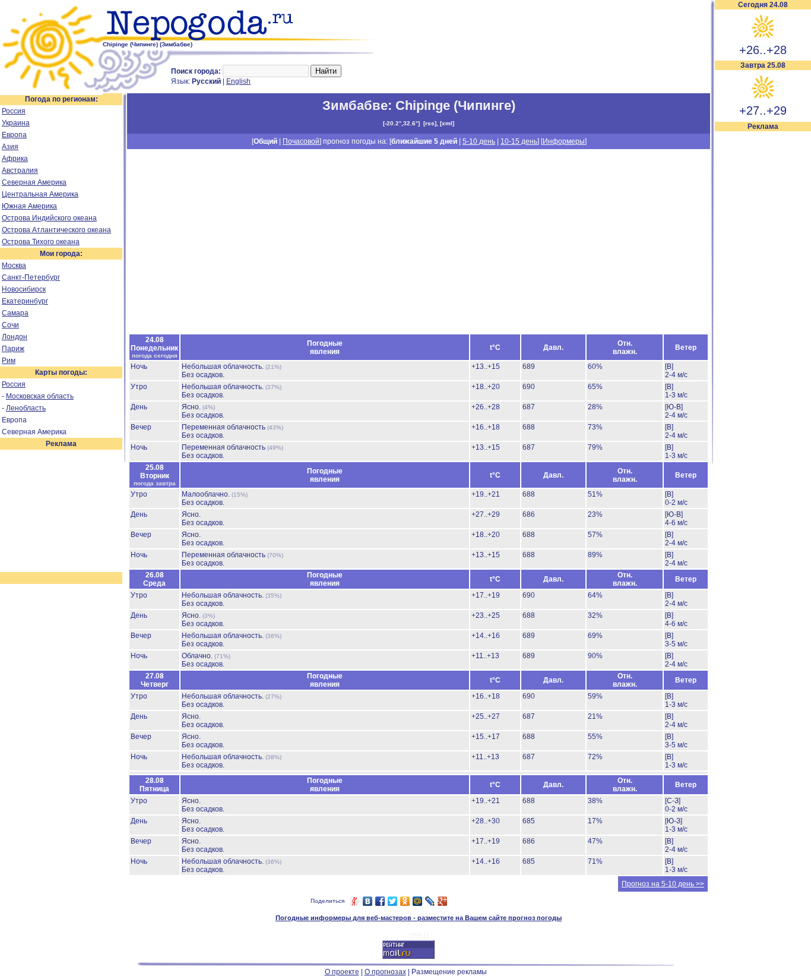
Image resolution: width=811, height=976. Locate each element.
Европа (14, 135)
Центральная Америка (40, 194)
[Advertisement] (762, 310)
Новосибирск (24, 289)
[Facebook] (380, 901)
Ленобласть (26, 408)
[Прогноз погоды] (242, 38)
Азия (10, 147)
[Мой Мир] (417, 901)
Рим (8, 360)
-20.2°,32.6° (401, 123)
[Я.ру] (355, 901)
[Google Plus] (442, 901)
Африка (15, 158)
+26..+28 (763, 49)
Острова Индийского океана (49, 218)
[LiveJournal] (430, 901)
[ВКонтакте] (368, 901)
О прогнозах (385, 972)
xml (447, 123)
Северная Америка (34, 182)
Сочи (10, 325)
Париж (13, 349)
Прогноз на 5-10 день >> (663, 884)
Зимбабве (355, 105)
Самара (15, 313)
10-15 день (518, 141)
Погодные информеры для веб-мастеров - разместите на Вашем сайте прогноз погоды (418, 917)
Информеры (564, 141)
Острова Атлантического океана (56, 230)
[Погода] (51, 91)
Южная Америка (29, 206)
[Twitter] (393, 901)
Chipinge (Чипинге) (455, 105)
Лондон (14, 337)
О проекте (342, 972)
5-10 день (478, 141)
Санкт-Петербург (31, 277)
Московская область (40, 396)
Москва (14, 265)
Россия (14, 111)
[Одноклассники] (405, 901)
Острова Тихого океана (41, 242)
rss (430, 123)
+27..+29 (763, 110)
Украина (16, 123)
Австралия (20, 170)
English (238, 81)
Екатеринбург (25, 301)
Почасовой (301, 141)
